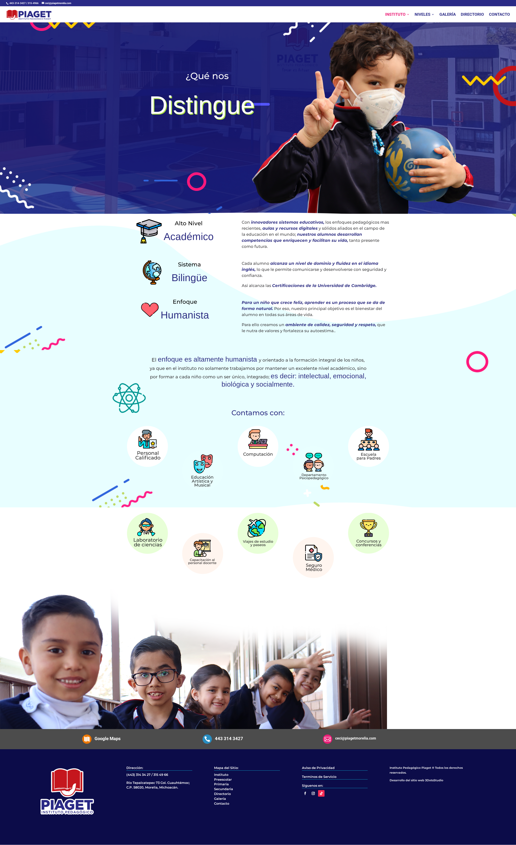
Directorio (472, 15)
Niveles (422, 15)
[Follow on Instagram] (313, 793)
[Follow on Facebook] (305, 793)
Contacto (499, 15)
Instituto (395, 15)
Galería (447, 15)
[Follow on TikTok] (321, 793)
